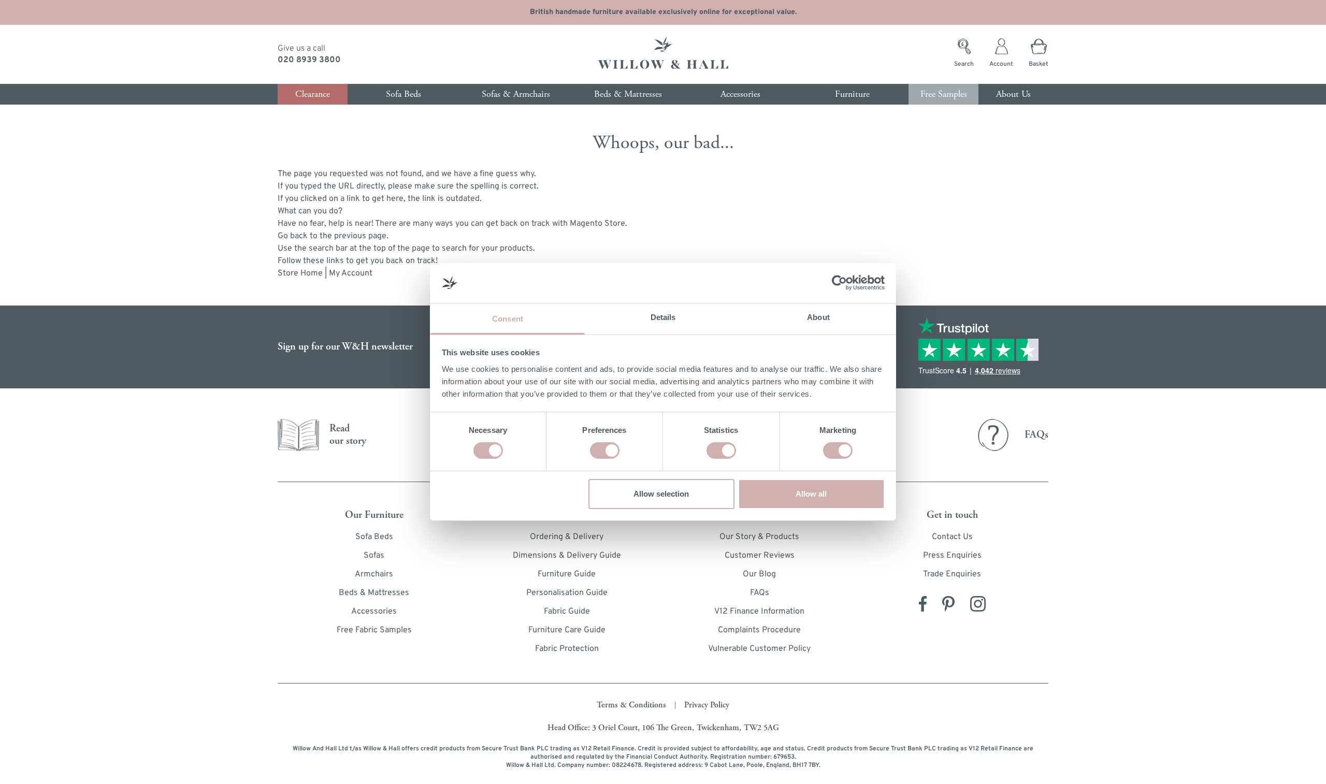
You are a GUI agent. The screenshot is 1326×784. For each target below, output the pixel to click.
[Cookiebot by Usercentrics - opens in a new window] (839, 283)
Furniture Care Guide (567, 630)
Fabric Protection (567, 649)
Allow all (811, 493)
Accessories (374, 611)
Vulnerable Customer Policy (759, 649)
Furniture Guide (567, 574)
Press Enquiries (952, 555)
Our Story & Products (759, 537)
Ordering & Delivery (566, 537)
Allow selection (661, 493)
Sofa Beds (374, 537)
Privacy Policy (706, 705)
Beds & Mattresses (374, 593)
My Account (350, 273)
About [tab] (818, 317)
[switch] (604, 450)
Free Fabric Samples (374, 630)
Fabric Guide (567, 611)
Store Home (300, 273)
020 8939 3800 (309, 60)
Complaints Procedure (759, 630)
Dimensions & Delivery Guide (567, 555)
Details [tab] (663, 317)
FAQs (759, 593)
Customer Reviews (760, 555)
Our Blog (759, 574)
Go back (293, 236)
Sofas (374, 555)
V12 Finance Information (759, 611)
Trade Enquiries (952, 574)
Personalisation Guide (567, 593)
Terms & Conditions (631, 705)
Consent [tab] (507, 318)
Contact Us (952, 537)
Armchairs (374, 574)
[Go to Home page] (663, 54)
